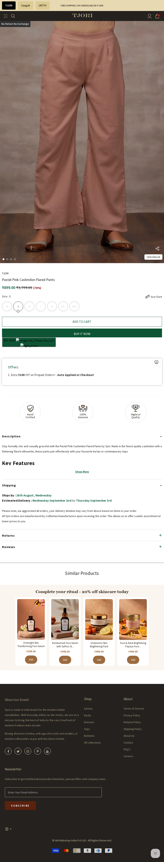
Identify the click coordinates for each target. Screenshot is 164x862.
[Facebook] (8, 751)
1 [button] (3, 259)
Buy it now (82, 334)
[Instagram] (27, 751)
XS (7, 306)
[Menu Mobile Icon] (4, 16)
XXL (63, 306)
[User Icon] (149, 16)
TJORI (8, 5)
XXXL (74, 306)
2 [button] (7, 259)
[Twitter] (18, 751)
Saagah (25, 5)
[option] (82, 142)
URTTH (42, 5)
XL (52, 306)
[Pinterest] (37, 751)
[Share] (157, 249)
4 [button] (15, 259)
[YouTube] (47, 751)
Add (31, 659)
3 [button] (11, 259)
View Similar (153, 257)
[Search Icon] (15, 16)
